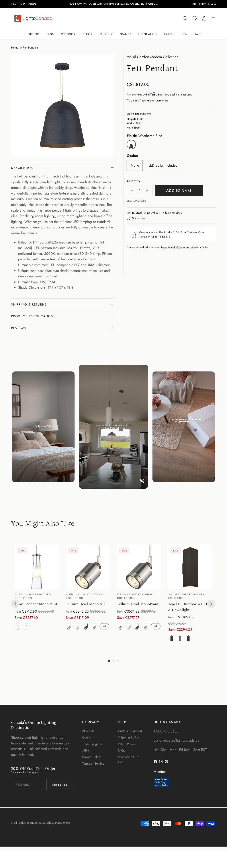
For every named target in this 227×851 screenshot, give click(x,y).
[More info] (184, 213)
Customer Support (130, 731)
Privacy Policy (91, 757)
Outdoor (68, 34)
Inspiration (147, 34)
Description (22, 168)
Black (171, 638)
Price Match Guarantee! (175, 247)
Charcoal (180, 638)
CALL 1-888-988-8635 (203, 4)
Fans (50, 34)
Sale (198, 34)
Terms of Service (93, 763)
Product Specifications (33, 316)
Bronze (188, 638)
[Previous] (15, 604)
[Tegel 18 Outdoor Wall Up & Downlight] (190, 567)
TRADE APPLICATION (23, 4)
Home (14, 47)
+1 (104, 626)
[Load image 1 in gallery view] (62, 105)
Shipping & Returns (29, 304)
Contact (87, 737)
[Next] (211, 604)
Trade (168, 34)
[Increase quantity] (148, 190)
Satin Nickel (18, 626)
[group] (36, 594)
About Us (88, 731)
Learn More (161, 101)
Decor (87, 34)
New (184, 34)
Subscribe (60, 784)
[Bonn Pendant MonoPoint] (37, 567)
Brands (125, 34)
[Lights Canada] (33, 18)
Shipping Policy (128, 737)
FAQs (121, 750)
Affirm (86, 750)
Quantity (133, 181)
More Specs (134, 128)
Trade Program (92, 744)
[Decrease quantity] (131, 190)
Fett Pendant (30, 47)
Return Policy (126, 744)
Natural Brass (94, 626)
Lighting (32, 34)
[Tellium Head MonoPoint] (139, 567)
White (77, 626)
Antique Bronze (26, 626)
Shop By (106, 34)
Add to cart (179, 190)
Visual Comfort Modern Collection (152, 56)
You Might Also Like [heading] (42, 524)
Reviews (18, 328)
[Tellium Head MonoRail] (88, 567)
